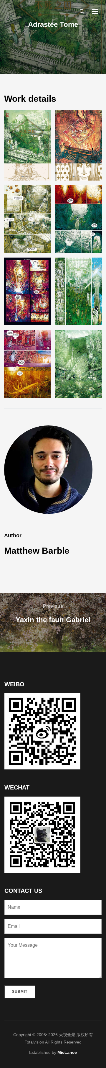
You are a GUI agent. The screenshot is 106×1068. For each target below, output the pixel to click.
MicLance (67, 1052)
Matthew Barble (36, 551)
